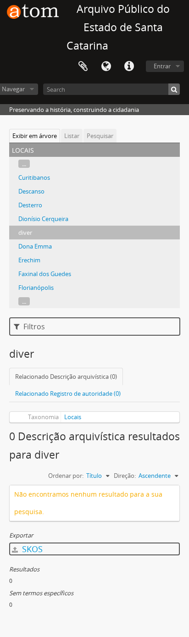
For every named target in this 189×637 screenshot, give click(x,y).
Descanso (31, 191)
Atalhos (128, 66)
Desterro (30, 205)
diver (25, 232)
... (24, 164)
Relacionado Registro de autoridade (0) (68, 393)
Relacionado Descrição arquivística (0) (66, 376)
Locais (72, 417)
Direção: (125, 475)
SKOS (31, 548)
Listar (71, 136)
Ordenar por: (65, 475)
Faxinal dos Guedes (44, 274)
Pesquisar (100, 136)
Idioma (105, 66)
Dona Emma (35, 246)
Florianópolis (36, 287)
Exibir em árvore (34, 136)
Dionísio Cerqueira (43, 219)
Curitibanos (34, 177)
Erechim (29, 260)
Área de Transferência (83, 66)
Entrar (162, 66)
